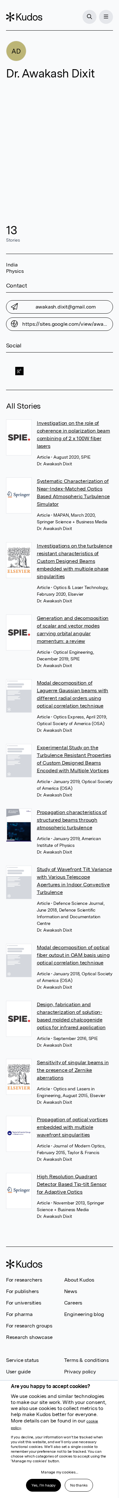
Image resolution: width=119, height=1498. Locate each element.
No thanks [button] (79, 1485)
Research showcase (29, 1337)
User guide (18, 1372)
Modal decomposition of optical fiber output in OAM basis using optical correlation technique (73, 955)
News (70, 1291)
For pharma (19, 1314)
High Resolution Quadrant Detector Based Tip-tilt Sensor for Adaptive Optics (72, 1184)
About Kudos (79, 1280)
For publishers (22, 1291)
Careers (73, 1303)
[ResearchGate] (19, 371)
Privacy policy (80, 1372)
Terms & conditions (86, 1360)
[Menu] (106, 17)
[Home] (24, 16)
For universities (23, 1303)
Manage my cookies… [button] (59, 1472)
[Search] (89, 17)
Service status (22, 1360)
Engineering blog (84, 1314)
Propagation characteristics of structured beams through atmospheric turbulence (72, 820)
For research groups (29, 1326)
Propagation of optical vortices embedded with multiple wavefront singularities (72, 1127)
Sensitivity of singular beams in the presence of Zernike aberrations (73, 1070)
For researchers (24, 1280)
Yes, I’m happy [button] (43, 1485)
